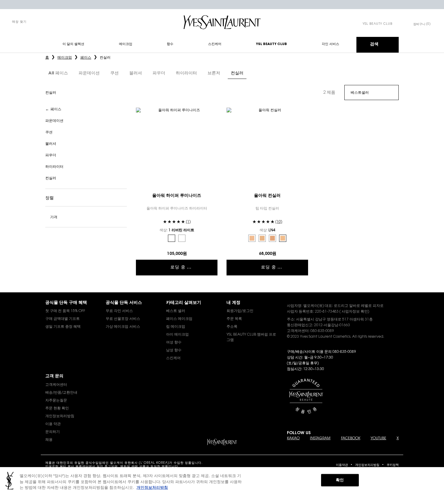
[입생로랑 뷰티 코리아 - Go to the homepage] (222, 22)
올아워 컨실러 (267, 196)
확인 (340, 480)
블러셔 (50, 144)
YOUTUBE (378, 438)
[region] (222, 480)
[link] (377, 24)
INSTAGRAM (320, 438)
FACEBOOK (350, 438)
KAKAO (293, 438)
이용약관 (342, 465)
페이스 (55, 109)
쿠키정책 (393, 465)
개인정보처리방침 (367, 465)
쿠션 (49, 132)
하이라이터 (54, 167)
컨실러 (50, 178)
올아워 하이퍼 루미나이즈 (176, 196)
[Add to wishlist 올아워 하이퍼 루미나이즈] (212, 113)
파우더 (50, 155)
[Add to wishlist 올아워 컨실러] (303, 113)
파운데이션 (54, 121)
